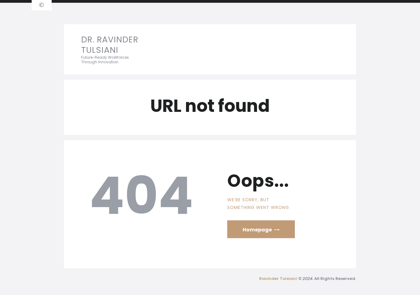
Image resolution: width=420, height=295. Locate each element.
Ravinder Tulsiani (278, 278)
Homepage (257, 229)
